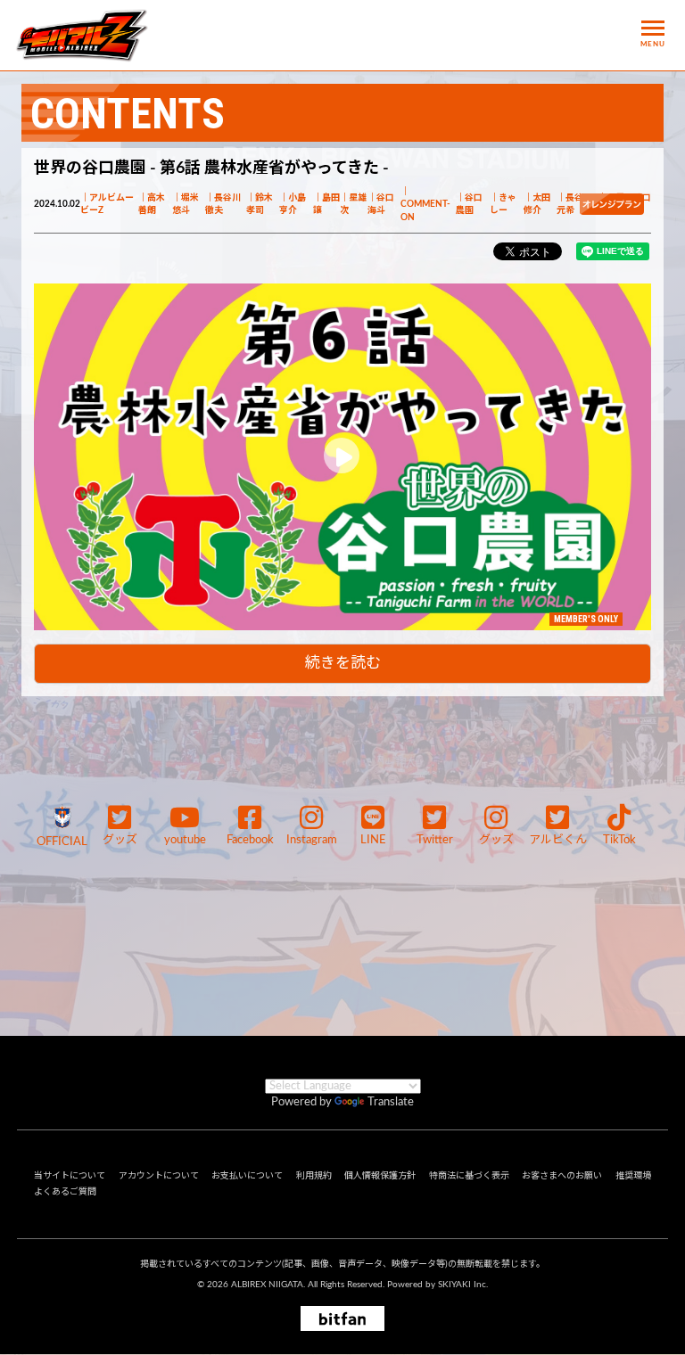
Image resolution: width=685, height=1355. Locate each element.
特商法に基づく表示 (469, 1175)
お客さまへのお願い (562, 1175)
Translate (390, 1102)
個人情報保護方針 (380, 1175)
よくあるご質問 (65, 1191)
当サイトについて (69, 1175)
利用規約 (314, 1175)
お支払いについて (247, 1175)
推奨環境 (633, 1175)
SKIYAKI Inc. (463, 1284)
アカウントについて (159, 1175)
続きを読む (343, 662)
